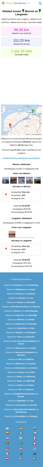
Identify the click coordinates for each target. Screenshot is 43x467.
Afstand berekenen (24, 279)
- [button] (3, 110)
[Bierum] (6, 184)
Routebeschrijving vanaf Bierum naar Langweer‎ (21, 158)
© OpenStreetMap (36, 134)
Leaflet (27, 134)
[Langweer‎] (12, 238)
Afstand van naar (21, 285)
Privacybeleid (21, 422)
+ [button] (3, 107)
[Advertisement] (21, 79)
